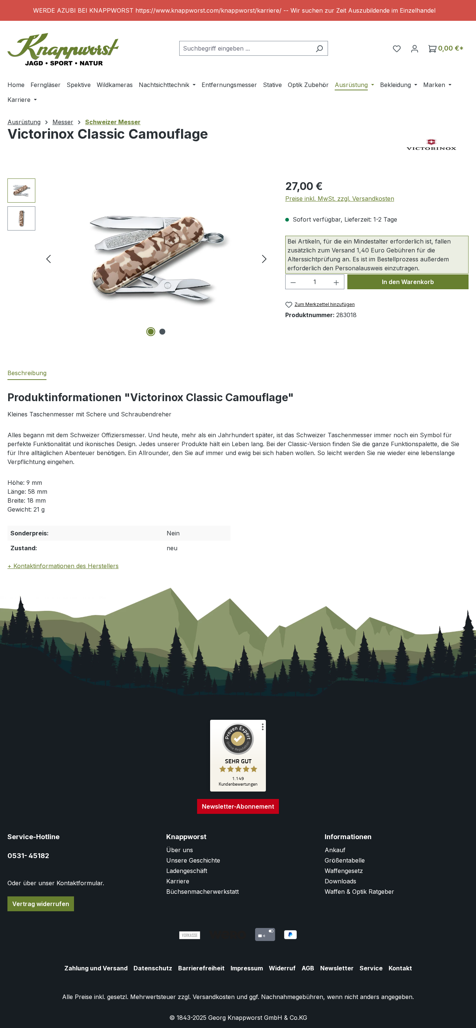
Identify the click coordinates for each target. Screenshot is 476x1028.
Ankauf (335, 850)
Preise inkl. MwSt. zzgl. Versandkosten (339, 198)
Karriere (177, 881)
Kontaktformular (80, 883)
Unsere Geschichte (193, 860)
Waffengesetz (344, 870)
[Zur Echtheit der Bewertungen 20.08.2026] (238, 790)
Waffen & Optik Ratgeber (359, 891)
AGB (308, 968)
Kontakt (400, 968)
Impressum (247, 968)
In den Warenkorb (408, 282)
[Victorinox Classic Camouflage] (156, 258)
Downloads (340, 881)
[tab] (26, 373)
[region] (238, 10)
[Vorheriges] (48, 258)
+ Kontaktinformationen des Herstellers (63, 566)
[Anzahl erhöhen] (336, 281)
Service (371, 968)
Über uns (179, 850)
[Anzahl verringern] (293, 281)
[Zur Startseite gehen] (63, 46)
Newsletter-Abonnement (238, 806)
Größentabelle (345, 860)
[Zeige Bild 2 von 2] (162, 332)
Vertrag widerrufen (40, 904)
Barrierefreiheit (201, 968)
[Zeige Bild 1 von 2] (151, 332)
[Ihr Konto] (415, 48)
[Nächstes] (264, 258)
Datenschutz (153, 968)
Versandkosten (214, 996)
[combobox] (245, 48)
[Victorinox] (431, 145)
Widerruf (282, 968)
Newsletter (337, 968)
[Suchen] (319, 48)
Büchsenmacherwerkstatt (202, 891)
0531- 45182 (28, 856)
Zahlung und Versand (96, 968)
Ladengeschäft (186, 870)
